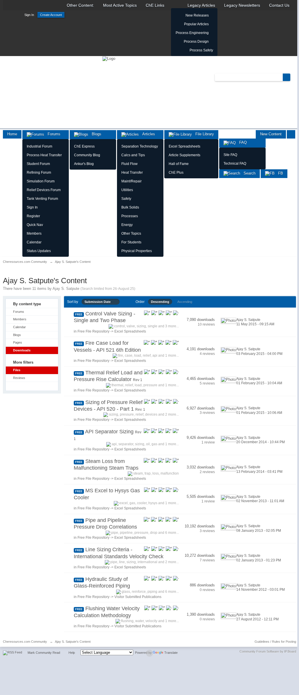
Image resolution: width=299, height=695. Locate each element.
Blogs (94, 134)
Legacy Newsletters (242, 5)
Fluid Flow (129, 164)
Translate (171, 652)
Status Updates (39, 251)
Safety (126, 199)
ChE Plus (176, 172)
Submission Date (98, 301)
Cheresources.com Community (25, 641)
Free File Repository (93, 331)
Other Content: (80, 5)
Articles (147, 134)
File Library (203, 134)
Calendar (34, 242)
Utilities (127, 190)
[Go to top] (149, 653)
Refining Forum (39, 172)
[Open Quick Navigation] (291, 134)
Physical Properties (136, 251)
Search (247, 173)
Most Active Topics (120, 5)
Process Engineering (192, 33)
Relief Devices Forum (44, 190)
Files (16, 370)
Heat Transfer (132, 172)
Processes (129, 216)
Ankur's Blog (84, 164)
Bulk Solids (130, 207)
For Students (131, 242)
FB (279, 173)
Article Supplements (184, 155)
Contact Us (279, 5)
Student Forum (38, 164)
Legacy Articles (201, 5)
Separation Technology (139, 146)
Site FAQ (230, 155)
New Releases (197, 15)
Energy (127, 225)
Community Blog (87, 155)
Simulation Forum (41, 181)
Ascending (184, 301)
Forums (52, 134)
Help (72, 652)
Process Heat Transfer (44, 155)
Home (12, 134)
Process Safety (201, 50)
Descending (160, 301)
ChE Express (84, 146)
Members (34, 233)
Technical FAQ (235, 163)
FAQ (241, 142)
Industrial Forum (39, 146)
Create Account (51, 15)
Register (33, 216)
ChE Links (155, 5)
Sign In (29, 15)
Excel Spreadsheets (184, 146)
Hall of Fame (179, 164)
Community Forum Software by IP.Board (267, 651)
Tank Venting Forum (42, 199)
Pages (17, 342)
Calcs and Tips (133, 155)
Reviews (19, 378)
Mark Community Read (44, 652)
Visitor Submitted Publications (137, 597)
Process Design (196, 41)
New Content (271, 134)
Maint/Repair (131, 181)
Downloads (21, 350)
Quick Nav (35, 225)
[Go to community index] (108, 58)
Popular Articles (196, 24)
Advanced (293, 77)
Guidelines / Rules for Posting (275, 641)
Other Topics (131, 233)
